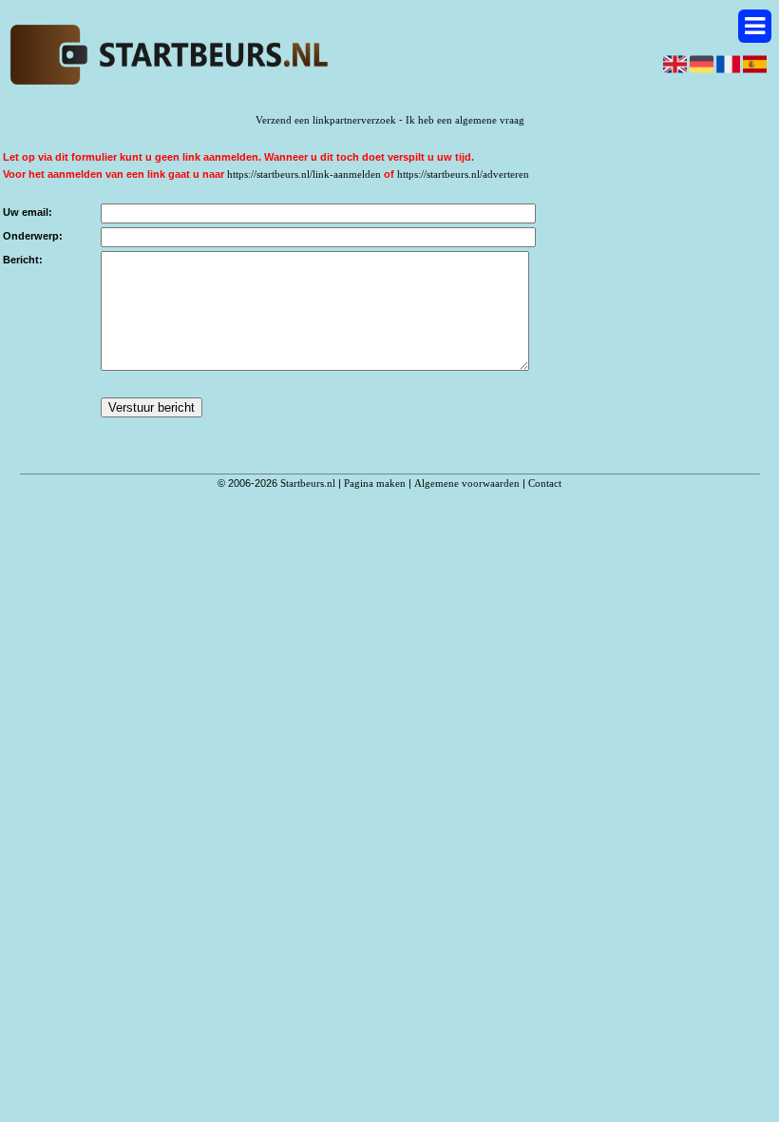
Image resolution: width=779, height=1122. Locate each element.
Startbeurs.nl (307, 483)
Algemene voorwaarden (467, 483)
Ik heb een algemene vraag (465, 120)
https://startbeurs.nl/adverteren (463, 174)
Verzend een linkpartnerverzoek (326, 120)
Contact (544, 483)
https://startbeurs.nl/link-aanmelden (304, 174)
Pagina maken (375, 483)
